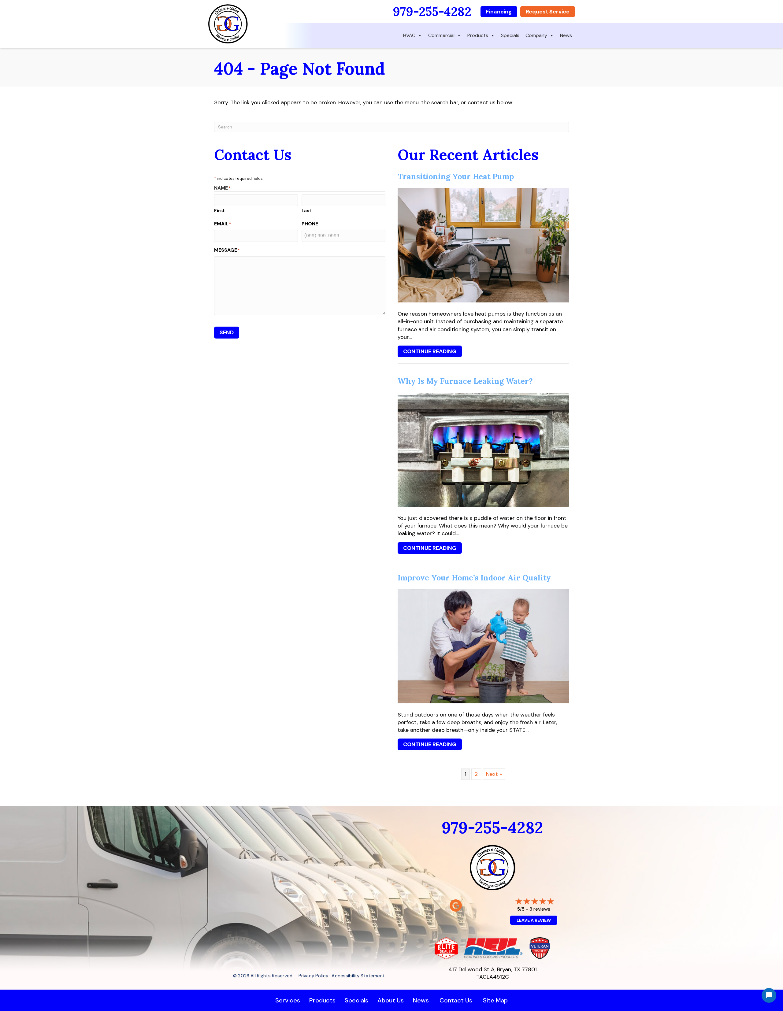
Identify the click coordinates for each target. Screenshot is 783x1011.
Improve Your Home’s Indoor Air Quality (474, 578)
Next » (494, 774)
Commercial (441, 35)
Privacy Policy (313, 976)
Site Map (495, 1000)
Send (227, 332)
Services (287, 1000)
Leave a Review (534, 920)
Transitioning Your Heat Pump (456, 176)
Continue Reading (430, 352)
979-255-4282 (432, 11)
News (566, 35)
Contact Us (456, 1000)
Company (536, 35)
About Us (390, 1000)
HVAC (409, 35)
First (219, 211)
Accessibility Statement (358, 976)
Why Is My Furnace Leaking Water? (465, 381)
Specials (510, 35)
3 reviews (539, 909)
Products (477, 35)
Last (306, 211)
